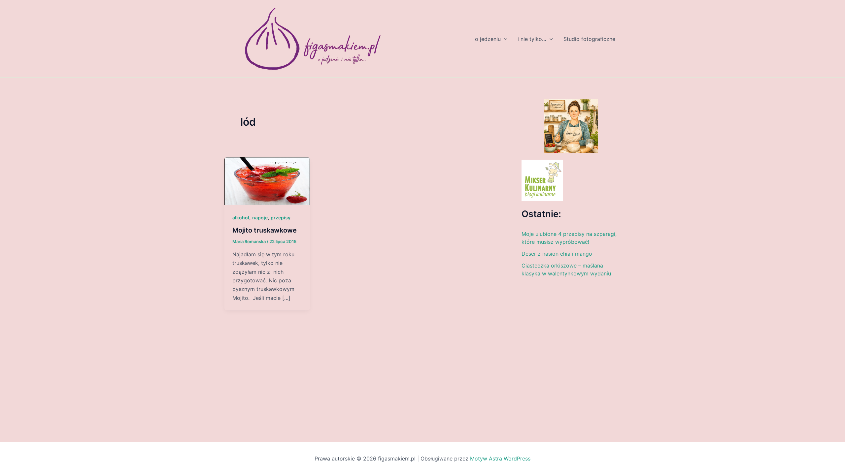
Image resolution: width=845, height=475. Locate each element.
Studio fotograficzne (589, 39)
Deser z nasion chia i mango (557, 253)
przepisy (280, 217)
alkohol (240, 217)
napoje (260, 217)
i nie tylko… (532, 39)
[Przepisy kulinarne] (542, 179)
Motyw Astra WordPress (500, 458)
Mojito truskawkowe (264, 230)
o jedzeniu (488, 39)
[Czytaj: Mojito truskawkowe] (267, 180)
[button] (504, 39)
